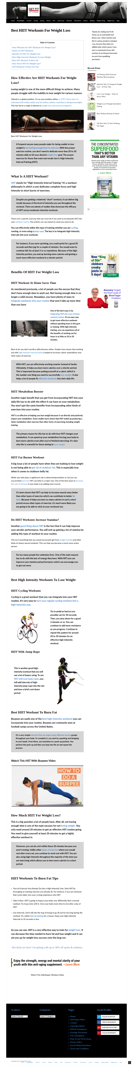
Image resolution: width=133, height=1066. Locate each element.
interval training (36, 916)
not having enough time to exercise (42, 148)
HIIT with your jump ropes (26, 679)
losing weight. (68, 826)
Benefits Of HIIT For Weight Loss (26, 54)
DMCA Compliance (78, 1029)
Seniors (85, 20)
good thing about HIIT (31, 526)
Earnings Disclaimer (78, 1033)
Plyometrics (77, 20)
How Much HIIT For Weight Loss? (26, 64)
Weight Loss (110, 20)
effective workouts (47, 379)
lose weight (65, 375)
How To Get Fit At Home (80, 1039)
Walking (92, 20)
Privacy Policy (76, 1042)
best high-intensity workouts (57, 719)
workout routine (22, 222)
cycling (74, 228)
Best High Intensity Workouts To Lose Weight (31, 57)
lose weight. (59, 444)
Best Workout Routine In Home (108, 114)
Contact (73, 1023)
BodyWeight (20, 20)
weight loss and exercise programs (56, 106)
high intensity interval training (31, 353)
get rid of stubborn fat (43, 468)
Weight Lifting (101, 20)
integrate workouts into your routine (30, 301)
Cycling (35, 20)
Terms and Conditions (79, 1049)
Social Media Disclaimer (80, 1045)
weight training (66, 540)
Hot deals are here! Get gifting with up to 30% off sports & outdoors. (47, 947)
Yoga (118, 20)
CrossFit (28, 20)
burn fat (25, 481)
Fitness (48, 20)
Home (13, 20)
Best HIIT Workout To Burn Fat (25, 60)
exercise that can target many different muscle (51, 735)
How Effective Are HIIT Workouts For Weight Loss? (34, 48)
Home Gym (60, 20)
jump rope (39, 231)
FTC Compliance (77, 1036)
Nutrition (69, 20)
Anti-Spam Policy (77, 1020)
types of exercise (50, 850)
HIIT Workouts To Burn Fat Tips (25, 67)
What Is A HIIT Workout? (22, 51)
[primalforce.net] (105, 265)
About (73, 1016)
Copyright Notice (77, 1026)
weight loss (52, 155)
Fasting (42, 20)
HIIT (54, 20)
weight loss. (74, 930)
